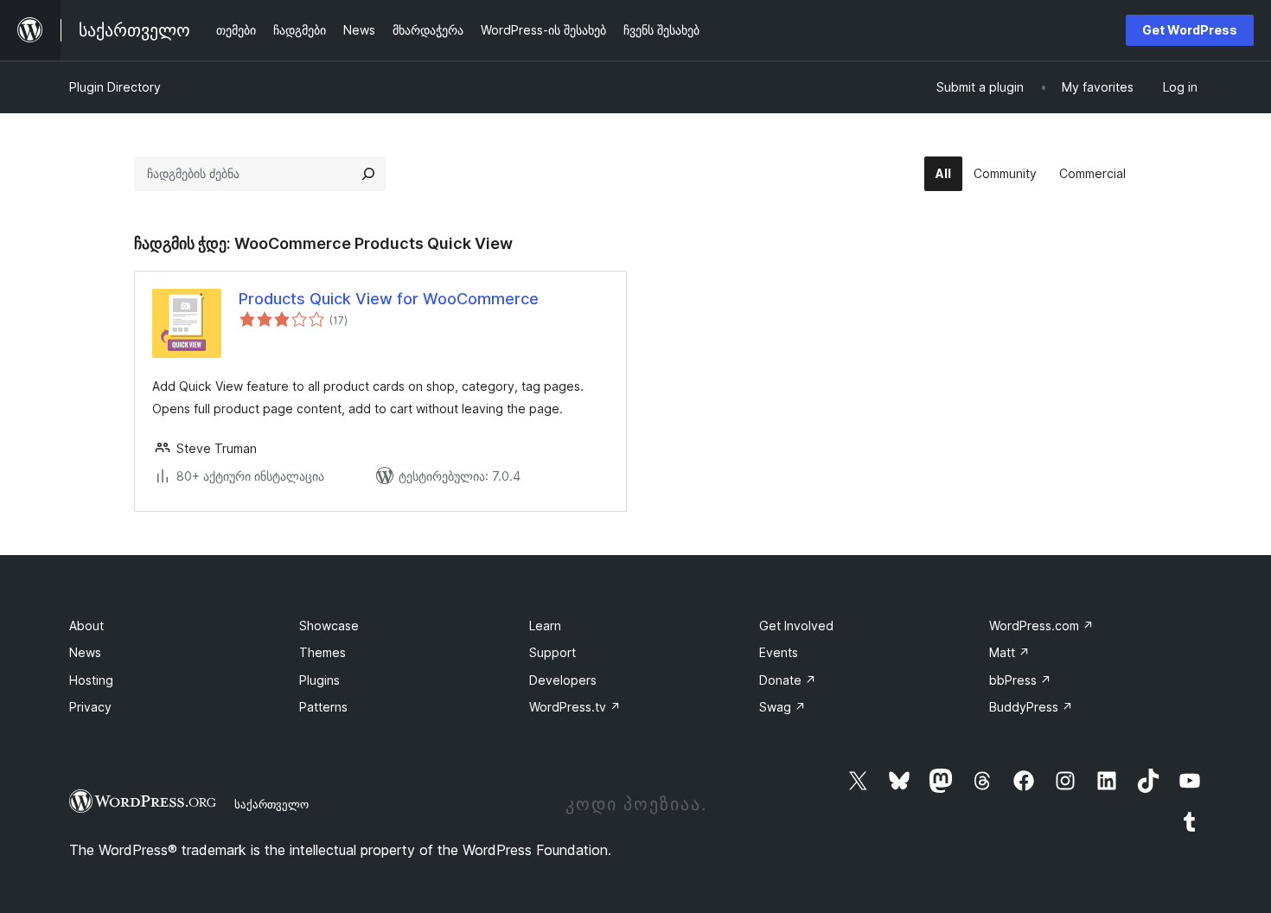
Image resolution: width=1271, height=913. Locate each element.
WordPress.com (1041, 625)
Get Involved (796, 625)
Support (552, 652)
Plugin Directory (115, 87)
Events (778, 652)
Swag (782, 706)
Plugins (319, 680)
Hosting (91, 680)
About (86, 625)
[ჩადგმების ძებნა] (368, 173)
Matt (1009, 652)
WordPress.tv (575, 706)
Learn (545, 625)
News (85, 652)
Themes (322, 652)
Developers (563, 680)
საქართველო (271, 804)
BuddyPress (1031, 706)
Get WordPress (1189, 29)
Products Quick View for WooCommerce (389, 299)
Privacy (90, 706)
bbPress (1020, 680)
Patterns (323, 706)
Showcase (329, 625)
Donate (787, 680)
